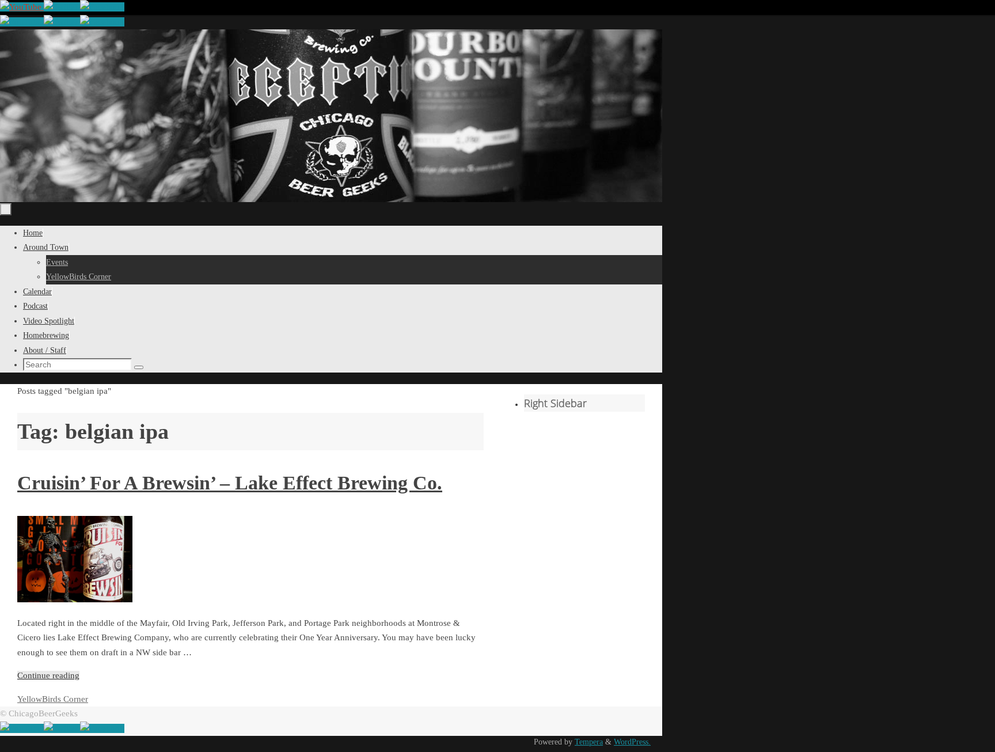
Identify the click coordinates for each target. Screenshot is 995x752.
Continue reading (48, 675)
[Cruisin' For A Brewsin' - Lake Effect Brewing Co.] (74, 599)
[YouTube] (22, 7)
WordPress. (632, 742)
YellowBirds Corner (52, 699)
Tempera (589, 742)
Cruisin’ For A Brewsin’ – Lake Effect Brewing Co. (229, 482)
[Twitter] (62, 7)
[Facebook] (102, 7)
